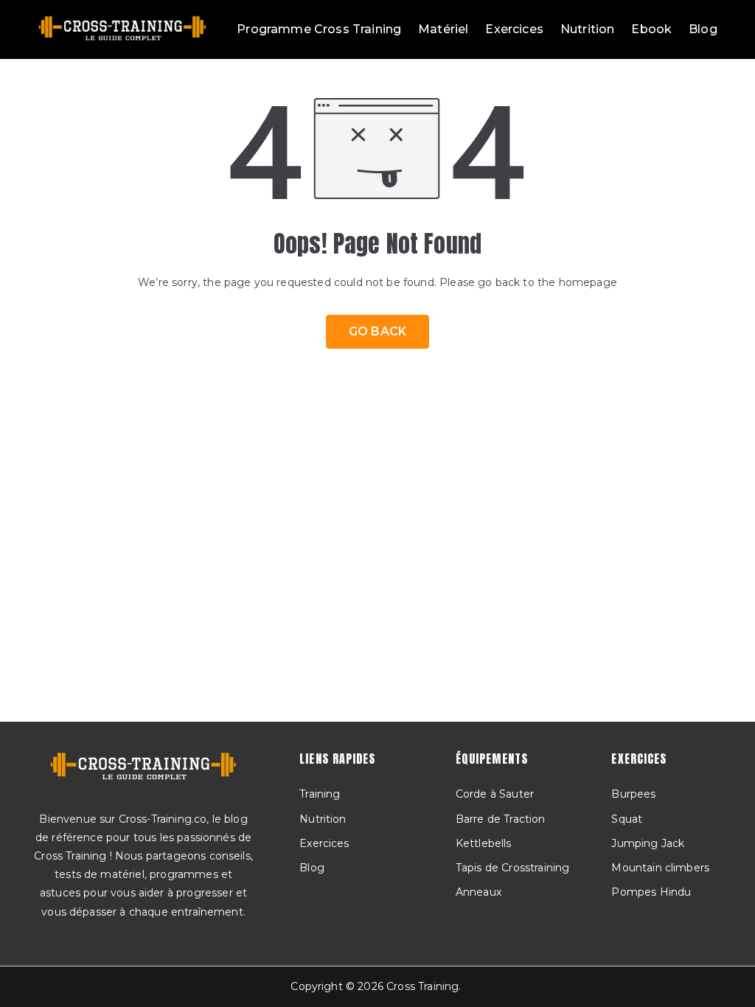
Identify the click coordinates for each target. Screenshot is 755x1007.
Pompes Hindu (651, 892)
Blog (703, 29)
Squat (626, 819)
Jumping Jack (647, 843)
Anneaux (478, 892)
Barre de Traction (501, 819)
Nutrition (587, 29)
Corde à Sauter (495, 794)
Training (319, 794)
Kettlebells (484, 843)
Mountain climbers (660, 867)
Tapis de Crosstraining (513, 867)
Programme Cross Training (319, 29)
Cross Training (422, 986)
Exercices (514, 29)
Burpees (633, 794)
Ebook (651, 29)
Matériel (443, 29)
